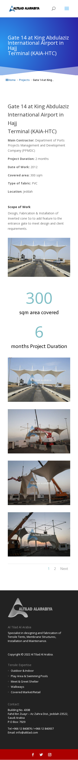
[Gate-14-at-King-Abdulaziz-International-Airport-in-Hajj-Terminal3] (39, 505)
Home (12, 80)
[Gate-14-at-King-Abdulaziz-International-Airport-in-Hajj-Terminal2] (39, 453)
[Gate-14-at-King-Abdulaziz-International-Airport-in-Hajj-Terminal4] (39, 556)
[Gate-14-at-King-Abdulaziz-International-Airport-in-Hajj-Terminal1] (39, 402)
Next (64, 568)
